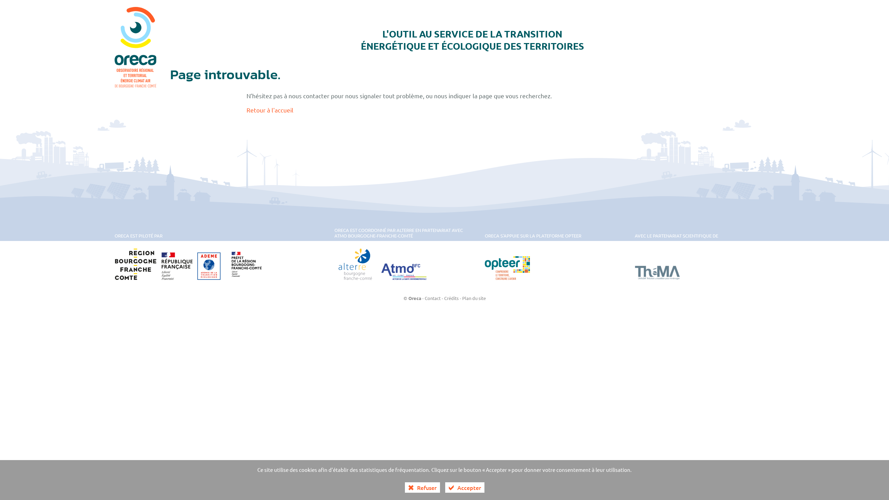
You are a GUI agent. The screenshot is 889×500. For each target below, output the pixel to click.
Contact (433, 298)
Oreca (414, 298)
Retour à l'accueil (270, 110)
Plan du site (474, 298)
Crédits (451, 298)
